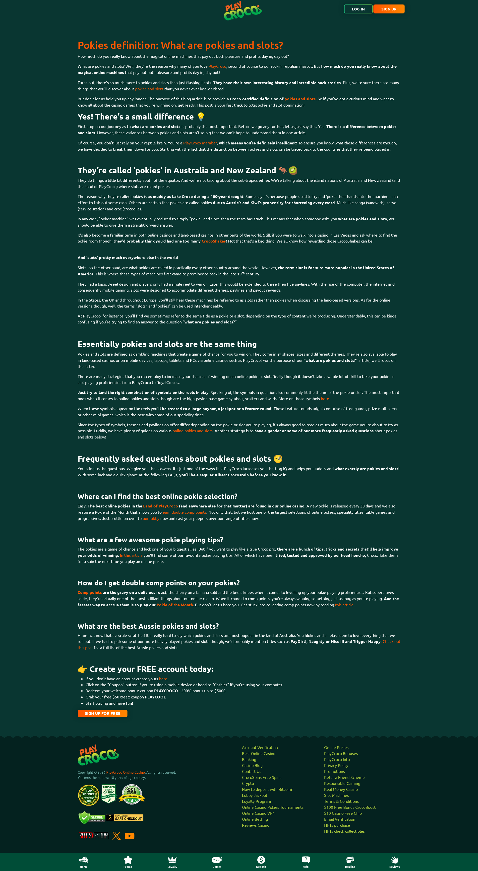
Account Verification (260, 747)
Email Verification (339, 818)
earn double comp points (184, 511)
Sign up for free (102, 713)
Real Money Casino (341, 789)
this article (344, 604)
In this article (131, 555)
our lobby (151, 518)
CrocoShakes (214, 241)
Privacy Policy (336, 765)
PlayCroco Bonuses (341, 753)
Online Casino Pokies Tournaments (272, 807)
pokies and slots (149, 88)
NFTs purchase (337, 824)
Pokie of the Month (175, 604)
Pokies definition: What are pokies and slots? (180, 45)
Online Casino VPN (259, 812)
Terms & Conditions (341, 801)
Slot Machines (336, 795)
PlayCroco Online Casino (125, 772)
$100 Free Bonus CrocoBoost (350, 807)
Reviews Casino (255, 824)
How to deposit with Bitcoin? (267, 789)
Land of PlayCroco (160, 505)
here (325, 398)
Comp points (90, 592)
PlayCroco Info (337, 759)
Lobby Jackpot (254, 795)
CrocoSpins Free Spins (261, 777)
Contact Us (251, 771)
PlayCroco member (200, 142)
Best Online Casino (258, 753)
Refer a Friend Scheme (344, 777)
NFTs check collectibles (344, 830)
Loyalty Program (256, 801)
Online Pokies (336, 747)
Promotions (334, 771)
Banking (249, 759)
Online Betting (255, 818)
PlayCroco (217, 65)
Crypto (248, 783)
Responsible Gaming (342, 783)
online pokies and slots (193, 430)
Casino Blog (252, 765)
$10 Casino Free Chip (343, 812)
